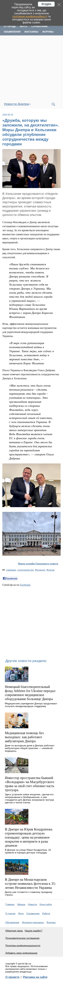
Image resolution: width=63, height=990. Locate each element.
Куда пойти (46, 904)
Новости (32, 904)
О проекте (12, 977)
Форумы (48, 31)
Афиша (21, 904)
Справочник (39, 26)
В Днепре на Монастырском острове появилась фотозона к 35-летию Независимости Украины (30, 883)
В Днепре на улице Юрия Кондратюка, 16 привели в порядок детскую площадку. (28, 851)
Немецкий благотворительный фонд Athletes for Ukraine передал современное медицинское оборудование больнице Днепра (30, 693)
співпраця (11, 570)
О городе (10, 26)
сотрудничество (25, 570)
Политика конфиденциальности (22, 945)
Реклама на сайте (35, 977)
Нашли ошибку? (33, 930)
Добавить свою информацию (21, 953)
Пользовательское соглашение (22, 938)
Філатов (50, 570)
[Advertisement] (31, 67)
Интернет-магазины (33, 922)
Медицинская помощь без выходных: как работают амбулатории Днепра (24, 737)
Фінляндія (40, 570)
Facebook (25, 584)
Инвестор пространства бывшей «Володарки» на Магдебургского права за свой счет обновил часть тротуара (29, 784)
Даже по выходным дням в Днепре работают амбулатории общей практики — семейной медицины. (29, 748)
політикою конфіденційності (29, 16)
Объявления (12, 31)
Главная (9, 904)
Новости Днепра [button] (16, 104)
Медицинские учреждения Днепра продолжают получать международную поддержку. (31, 705)
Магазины (31, 31)
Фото (23, 26)
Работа (46, 913)
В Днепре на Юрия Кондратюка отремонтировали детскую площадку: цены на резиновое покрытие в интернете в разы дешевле (28, 837)
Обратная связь (14, 930)
